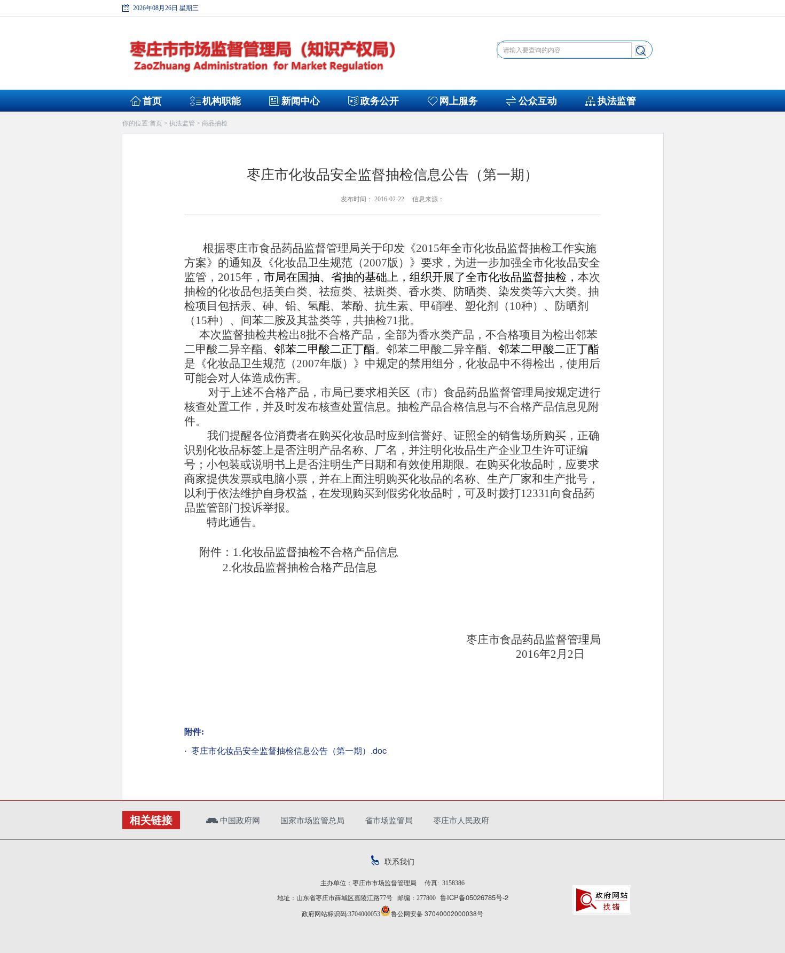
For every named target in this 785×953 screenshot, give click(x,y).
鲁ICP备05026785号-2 (472, 897)
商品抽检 (214, 122)
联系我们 (399, 861)
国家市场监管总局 (312, 819)
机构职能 (221, 101)
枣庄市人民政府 (461, 819)
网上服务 (458, 101)
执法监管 (617, 101)
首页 (152, 101)
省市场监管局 (389, 819)
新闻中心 (300, 101)
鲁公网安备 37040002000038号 (437, 913)
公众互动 (538, 101)
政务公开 (379, 101)
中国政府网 (239, 819)
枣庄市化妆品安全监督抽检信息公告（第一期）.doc (288, 750)
